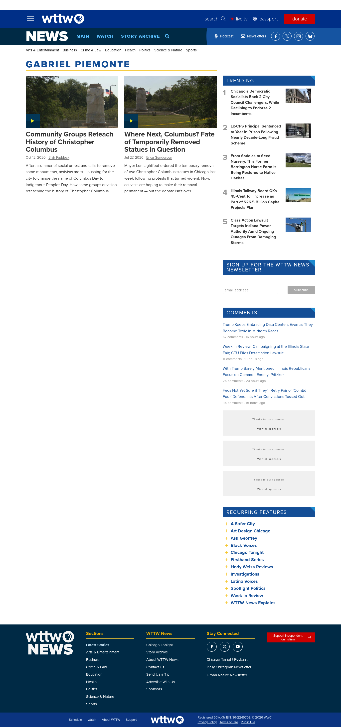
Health (130, 50)
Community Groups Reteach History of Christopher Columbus (69, 141)
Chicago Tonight (247, 552)
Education (113, 50)
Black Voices (244, 545)
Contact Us (155, 667)
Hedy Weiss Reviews (252, 567)
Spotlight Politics (248, 588)
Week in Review (247, 595)
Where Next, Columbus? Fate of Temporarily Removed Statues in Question (169, 141)
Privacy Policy (207, 722)
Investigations (245, 574)
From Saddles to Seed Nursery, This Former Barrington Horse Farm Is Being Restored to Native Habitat (253, 167)
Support (131, 720)
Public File (248, 722)
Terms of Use (229, 722)
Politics (145, 50)
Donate (299, 19)
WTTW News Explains (254, 603)
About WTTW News (162, 659)
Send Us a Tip (158, 674)
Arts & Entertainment (42, 50)
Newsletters (256, 36)
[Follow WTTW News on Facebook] (275, 36)
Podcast (226, 36)
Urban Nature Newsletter (227, 675)
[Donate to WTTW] (167, 720)
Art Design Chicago (250, 531)
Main (82, 36)
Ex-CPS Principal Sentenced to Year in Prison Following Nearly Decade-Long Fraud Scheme (256, 134)
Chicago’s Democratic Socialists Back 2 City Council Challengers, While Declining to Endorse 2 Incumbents (255, 102)
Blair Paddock (58, 157)
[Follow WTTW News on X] (287, 36)
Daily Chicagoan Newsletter (229, 667)
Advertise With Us (160, 681)
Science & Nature (168, 50)
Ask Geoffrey (244, 538)
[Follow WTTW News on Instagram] (298, 36)
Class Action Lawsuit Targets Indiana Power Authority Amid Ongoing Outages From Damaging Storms (253, 231)
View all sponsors (269, 428)
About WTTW (111, 720)
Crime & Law (91, 50)
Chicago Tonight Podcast (227, 659)
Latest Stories (97, 645)
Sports (191, 50)
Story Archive (140, 36)
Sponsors (154, 689)
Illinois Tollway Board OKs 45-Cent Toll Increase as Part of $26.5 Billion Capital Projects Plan (256, 199)
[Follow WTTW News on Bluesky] (310, 36)
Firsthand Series (247, 559)
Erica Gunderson (159, 157)
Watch (105, 36)
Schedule (75, 720)
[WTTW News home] (47, 36)
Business (70, 50)
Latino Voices (244, 581)
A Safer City (243, 523)
